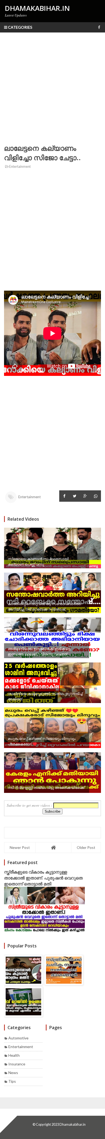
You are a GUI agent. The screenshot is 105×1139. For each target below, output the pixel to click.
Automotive (18, 1038)
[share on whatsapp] (95, 496)
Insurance (16, 1064)
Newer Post (20, 847)
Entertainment (20, 167)
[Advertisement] (52, 88)
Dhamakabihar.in (73, 1124)
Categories (19, 27)
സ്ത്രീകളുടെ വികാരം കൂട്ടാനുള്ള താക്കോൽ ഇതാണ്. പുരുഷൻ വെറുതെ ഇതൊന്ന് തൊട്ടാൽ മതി (43, 878)
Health (14, 1055)
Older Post (86, 847)
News (13, 1072)
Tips (12, 1081)
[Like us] (99, 27)
